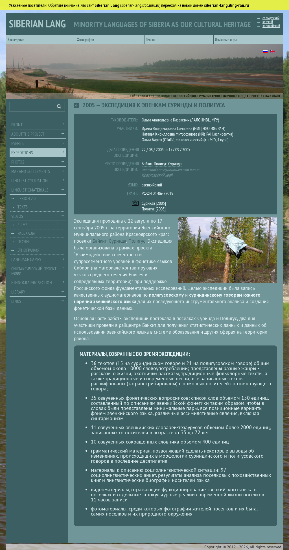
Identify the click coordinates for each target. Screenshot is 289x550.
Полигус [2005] (154, 209)
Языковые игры (226, 39)
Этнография (28, 250)
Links (16, 301)
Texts (22, 207)
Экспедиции (16, 39)
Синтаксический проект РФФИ (33, 271)
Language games (26, 259)
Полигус (160, 163)
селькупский (270, 18)
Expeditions (22, 152)
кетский (267, 22)
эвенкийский (271, 26)
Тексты (150, 39)
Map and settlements (30, 171)
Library (18, 292)
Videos (17, 216)
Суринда (174, 163)
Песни (23, 241)
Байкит (147, 163)
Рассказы (26, 233)
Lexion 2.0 (26, 198)
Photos (17, 162)
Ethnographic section (31, 282)
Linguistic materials (30, 190)
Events (17, 143)
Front (17, 124)
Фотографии (85, 39)
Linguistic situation (29, 180)
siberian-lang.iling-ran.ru (226, 5)
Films (22, 224)
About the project (27, 134)
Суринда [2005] (154, 203)
